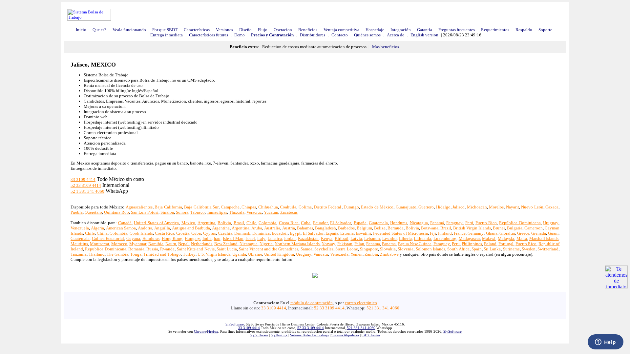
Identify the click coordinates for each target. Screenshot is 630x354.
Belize (380, 228)
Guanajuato (406, 207)
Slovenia (405, 248)
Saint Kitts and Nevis (196, 248)
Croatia (182, 233)
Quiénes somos (367, 34)
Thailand (97, 254)
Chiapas (249, 207)
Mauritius (79, 243)
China (102, 233)
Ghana (491, 233)
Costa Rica (289, 222)
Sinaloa (167, 212)
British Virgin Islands (472, 228)
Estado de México (377, 207)
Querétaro (93, 212)
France (460, 233)
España (360, 222)
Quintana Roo (116, 212)
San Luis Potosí (144, 212)
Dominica (261, 233)
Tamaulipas (217, 212)
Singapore (369, 248)
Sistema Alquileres (345, 335)
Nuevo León (532, 207)
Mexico (188, 222)
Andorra (145, 228)
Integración (400, 29)
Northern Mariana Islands (297, 243)
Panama (373, 243)
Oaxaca (551, 207)
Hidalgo (443, 207)
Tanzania (79, 254)
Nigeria (266, 243)
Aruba (256, 228)
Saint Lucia (227, 248)
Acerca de (395, 34)
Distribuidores (312, 34)
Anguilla (162, 228)
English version (424, 34)
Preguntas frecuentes (456, 29)
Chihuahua (268, 207)
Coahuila (288, 207)
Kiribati (341, 238)
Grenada (538, 233)
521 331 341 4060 (383, 307)
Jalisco (458, 207)
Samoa (306, 248)
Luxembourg (444, 238)
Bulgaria (514, 228)
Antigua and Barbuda (191, 228)
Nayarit (512, 207)
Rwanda (167, 248)
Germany (476, 233)
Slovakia (388, 248)
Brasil (239, 222)
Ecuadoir (280, 233)
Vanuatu (320, 254)
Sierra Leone (346, 248)
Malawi (488, 238)
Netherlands (201, 243)
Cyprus (209, 233)
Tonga (135, 254)
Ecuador (320, 222)
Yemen (356, 254)
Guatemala (378, 222)
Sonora (182, 212)
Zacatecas (289, 212)
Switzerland (547, 248)
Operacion (283, 29)
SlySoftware (234, 324)
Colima (305, 207)
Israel (250, 238)
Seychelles (323, 248)
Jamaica (275, 238)
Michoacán (477, 207)
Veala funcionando (129, 29)
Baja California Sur (201, 207)
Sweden (529, 248)
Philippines (472, 243)
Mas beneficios (385, 46)
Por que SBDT (165, 29)
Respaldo (523, 29)
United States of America (156, 222)
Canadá (125, 222)
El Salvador (340, 222)
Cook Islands (141, 233)
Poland (490, 243)
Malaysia (506, 238)
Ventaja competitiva (341, 29)
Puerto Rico (486, 222)
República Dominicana (519, 222)
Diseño (245, 29)
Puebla (77, 212)
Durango (351, 207)
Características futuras (208, 34)
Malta (521, 238)
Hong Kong (172, 238)
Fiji (433, 233)
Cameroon (533, 228)
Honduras (398, 222)
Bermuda (396, 228)
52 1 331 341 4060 (87, 191)
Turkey (189, 254)
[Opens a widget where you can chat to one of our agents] (605, 342)
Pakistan (344, 243)
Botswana (429, 228)
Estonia (347, 233)
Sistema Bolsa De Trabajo (309, 335)
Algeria (97, 228)
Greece (523, 233)
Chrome (200, 331)
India (207, 238)
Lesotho (389, 238)
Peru (456, 243)
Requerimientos (495, 29)
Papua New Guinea (414, 243)
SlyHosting (279, 335)
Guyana (133, 238)
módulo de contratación (311, 302)
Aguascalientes (139, 207)
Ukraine (255, 254)
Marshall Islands (544, 238)
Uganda (239, 254)
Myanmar (137, 243)
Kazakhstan (308, 238)
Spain (477, 248)
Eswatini (363, 233)
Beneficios (307, 29)
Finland (445, 233)
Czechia (225, 233)
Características (197, 29)
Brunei (499, 228)
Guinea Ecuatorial (108, 238)
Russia (152, 248)
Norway (328, 243)
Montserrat (99, 243)
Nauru (170, 243)
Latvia (356, 238)
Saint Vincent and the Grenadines (268, 248)
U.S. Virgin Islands (214, 254)
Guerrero (426, 207)
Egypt (295, 233)
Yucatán (271, 212)
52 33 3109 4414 (86, 185)
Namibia (155, 243)
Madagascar (469, 238)
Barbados (346, 228)
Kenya (326, 238)
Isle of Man (233, 238)
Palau (359, 243)
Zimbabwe (389, 254)
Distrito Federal (327, 207)
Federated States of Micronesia (400, 233)
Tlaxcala (236, 212)
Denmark (242, 233)
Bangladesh (325, 228)
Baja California (168, 207)
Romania (136, 248)
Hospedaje (375, 29)
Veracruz (254, 212)
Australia (272, 228)
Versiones (224, 29)
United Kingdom (279, 254)
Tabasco (197, 212)
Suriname (511, 248)
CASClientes (371, 335)
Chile (251, 222)
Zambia (371, 254)
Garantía (424, 29)
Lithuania (422, 238)
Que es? (99, 29)
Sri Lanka (492, 248)
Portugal (506, 243)
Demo (239, 34)
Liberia (405, 238)
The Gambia (117, 254)
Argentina (206, 222)
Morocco (119, 243)
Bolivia (224, 222)
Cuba (305, 222)
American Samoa (121, 228)
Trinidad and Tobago (162, 254)
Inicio (81, 29)
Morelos (496, 207)
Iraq (217, 238)
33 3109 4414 (83, 179)
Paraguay (454, 222)
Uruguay (550, 222)
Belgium (364, 228)
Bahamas (305, 228)
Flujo (262, 29)
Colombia (267, 222)
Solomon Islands (430, 248)
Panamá (437, 222)
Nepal (183, 243)
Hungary (192, 238)
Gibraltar (507, 233)
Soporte (545, 29)
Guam (553, 233)
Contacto (339, 34)
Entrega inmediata (166, 34)
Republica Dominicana (105, 248)
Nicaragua (419, 222)
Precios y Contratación (272, 34)
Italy (261, 238)
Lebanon (372, 238)
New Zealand (226, 243)
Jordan (290, 238)
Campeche (230, 207)
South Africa (458, 248)
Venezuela (80, 228)
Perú (469, 222)
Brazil (445, 228)
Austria (288, 228)
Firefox (212, 331)
